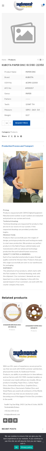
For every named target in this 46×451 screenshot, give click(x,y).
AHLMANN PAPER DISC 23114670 (34, 327)
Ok (16, 447)
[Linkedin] (15, 420)
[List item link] (23, 414)
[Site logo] (23, 5)
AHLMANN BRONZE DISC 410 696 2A (12, 326)
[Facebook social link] (9, 136)
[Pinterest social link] (15, 136)
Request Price (21, 123)
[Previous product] (38, 60)
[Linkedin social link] (18, 136)
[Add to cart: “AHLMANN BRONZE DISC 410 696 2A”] (19, 305)
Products (12, 60)
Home (4, 60)
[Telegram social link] (21, 136)
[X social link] (11, 136)
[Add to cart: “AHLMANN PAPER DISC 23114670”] (41, 305)
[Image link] (23, 355)
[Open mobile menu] (3, 5)
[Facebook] (5, 420)
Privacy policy (26, 447)
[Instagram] (10, 420)
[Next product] (43, 60)
